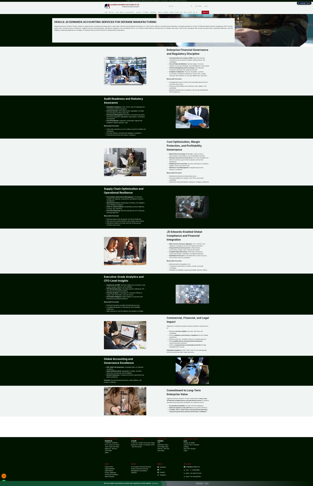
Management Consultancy (139, 470)
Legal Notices (109, 470)
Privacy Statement (110, 472)
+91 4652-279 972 (195, 473)
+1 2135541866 (195, 470)
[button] (199, 483)
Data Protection (109, 476)
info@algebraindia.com (193, 467)
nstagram (163, 475)
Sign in (206, 6)
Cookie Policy (109, 467)
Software (134, 472)
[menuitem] (106, 12)
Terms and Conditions (112, 474)
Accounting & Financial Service (140, 467)
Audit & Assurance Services (139, 469)
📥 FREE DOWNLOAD (13, 475)
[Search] (191, 6)
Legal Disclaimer (110, 469)
